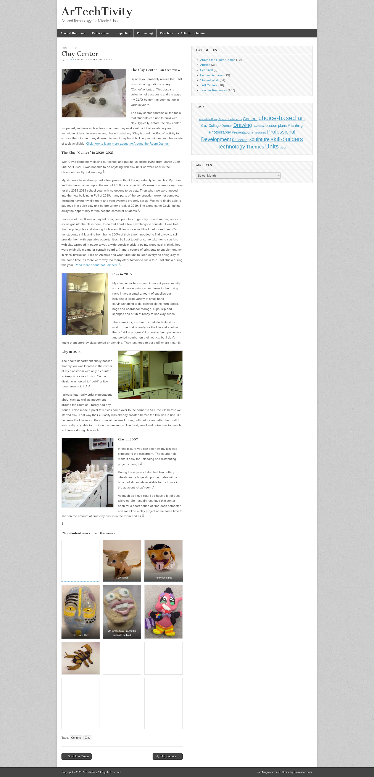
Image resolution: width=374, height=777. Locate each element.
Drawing (242, 125)
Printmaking (260, 132)
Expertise (123, 33)
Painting (295, 125)
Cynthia (69, 59)
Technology (231, 147)
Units (272, 146)
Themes (255, 147)
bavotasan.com (303, 772)
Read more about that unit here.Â (98, 265)
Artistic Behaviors (230, 119)
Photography (220, 132)
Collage (214, 126)
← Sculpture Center (76, 756)
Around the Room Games (217, 59)
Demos (226, 125)
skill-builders (287, 139)
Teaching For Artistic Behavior (182, 33)
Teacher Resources (213, 90)
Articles (205, 64)
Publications (101, 33)
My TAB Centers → (167, 756)
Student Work (209, 80)
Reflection (240, 140)
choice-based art (281, 117)
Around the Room (72, 33)
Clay (87, 737)
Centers (76, 737)
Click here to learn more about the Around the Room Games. (127, 143)
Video (283, 147)
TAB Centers (69, 48)
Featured (206, 70)
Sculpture (259, 139)
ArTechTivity (96, 11)
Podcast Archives (212, 75)
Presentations (242, 132)
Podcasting (145, 33)
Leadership (258, 126)
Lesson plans (276, 126)
